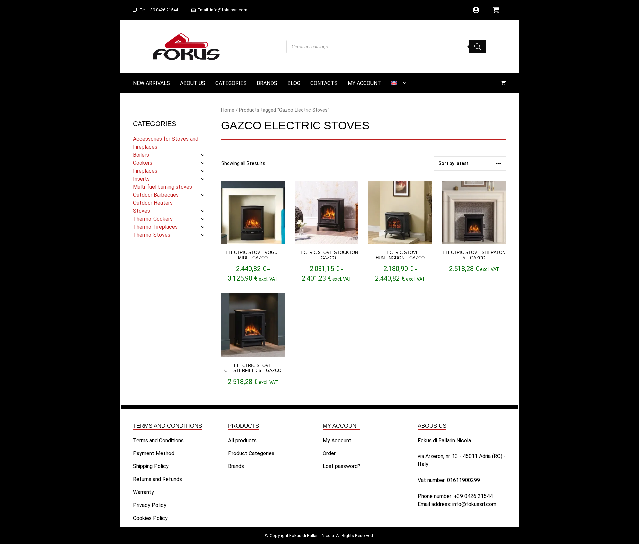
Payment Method (153, 453)
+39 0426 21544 (473, 496)
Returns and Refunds (157, 479)
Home (227, 110)
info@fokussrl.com (474, 504)
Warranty (143, 492)
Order (329, 453)
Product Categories (251, 453)
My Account (364, 83)
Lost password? (341, 466)
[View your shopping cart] (503, 83)
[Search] (477, 46)
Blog (293, 83)
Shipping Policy (151, 466)
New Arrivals (151, 83)
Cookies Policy (150, 518)
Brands (267, 83)
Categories (231, 83)
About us (192, 83)
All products (242, 440)
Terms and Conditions (158, 440)
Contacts (324, 83)
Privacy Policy (149, 505)
